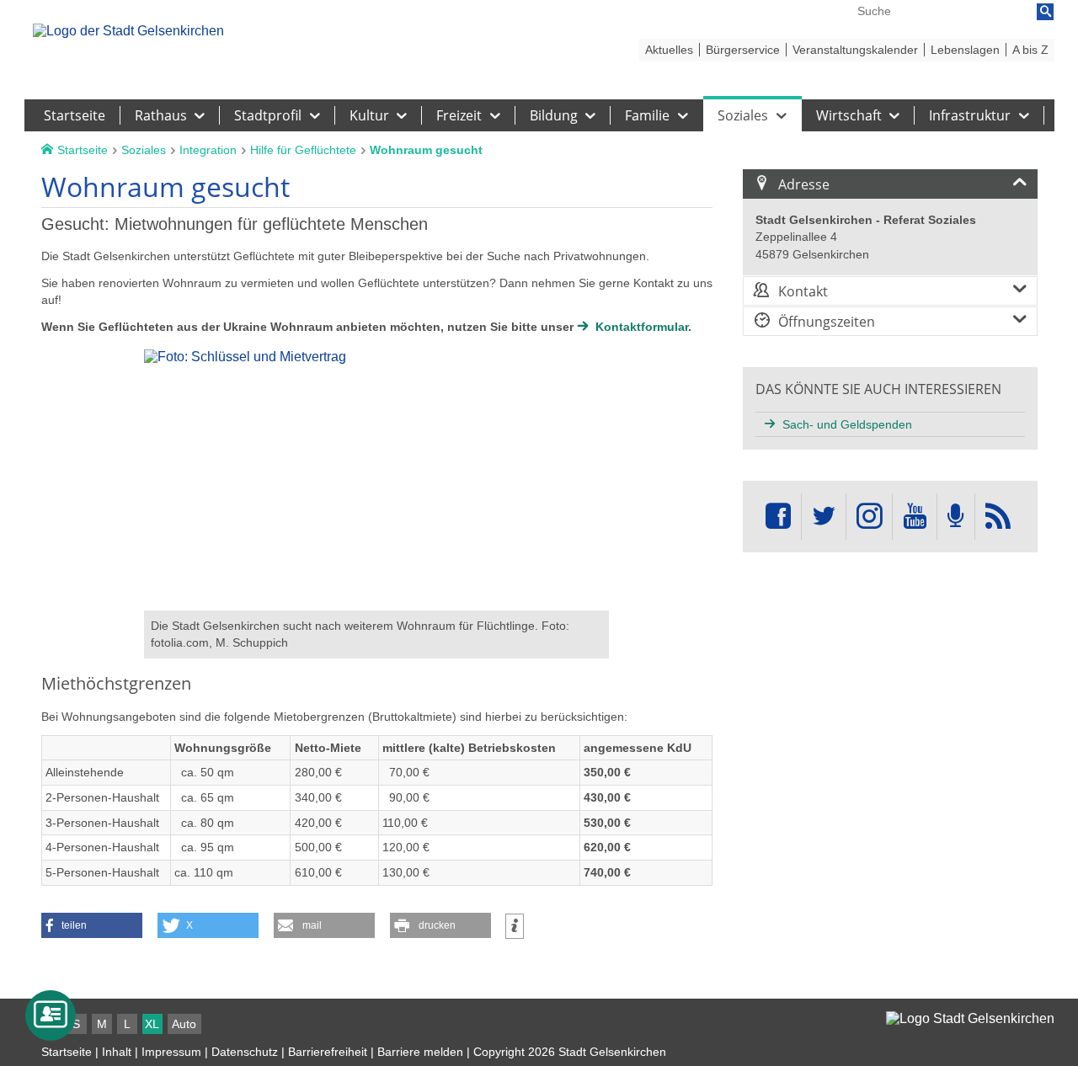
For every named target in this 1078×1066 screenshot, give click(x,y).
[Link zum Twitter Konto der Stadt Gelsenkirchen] (824, 516)
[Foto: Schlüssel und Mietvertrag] (376, 602)
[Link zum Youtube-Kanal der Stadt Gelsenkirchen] (914, 516)
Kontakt (803, 291)
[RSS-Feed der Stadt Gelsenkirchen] (998, 516)
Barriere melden (420, 1051)
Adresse (804, 184)
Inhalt (116, 1051)
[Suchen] (1045, 11)
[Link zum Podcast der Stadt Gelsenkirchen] (955, 516)
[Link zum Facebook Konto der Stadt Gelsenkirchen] (778, 516)
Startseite (66, 1051)
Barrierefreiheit (327, 1051)
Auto (184, 1024)
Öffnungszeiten (826, 321)
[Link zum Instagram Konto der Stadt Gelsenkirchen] (869, 516)
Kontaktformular (641, 326)
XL (152, 1024)
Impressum (171, 1051)
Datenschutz (244, 1051)
